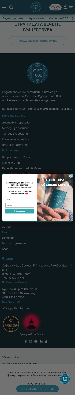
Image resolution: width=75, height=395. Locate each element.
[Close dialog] (70, 176)
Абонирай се (19, 211)
